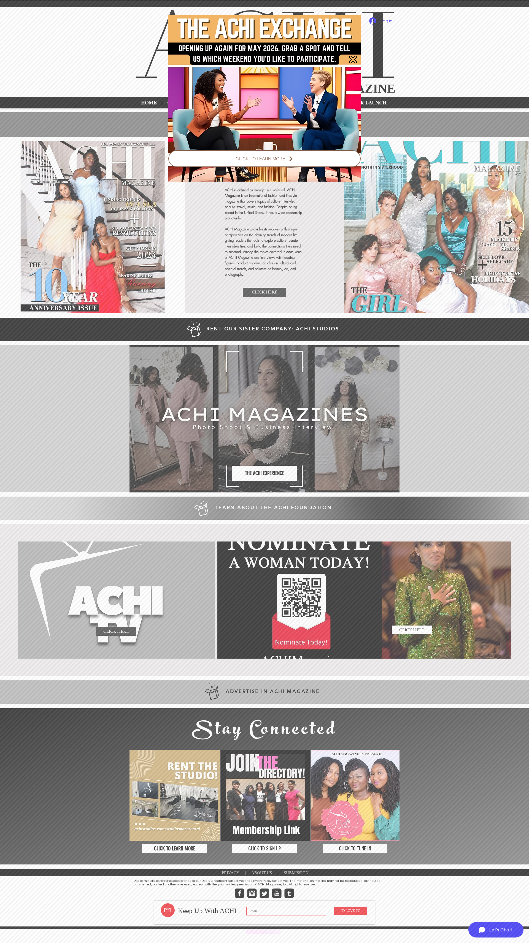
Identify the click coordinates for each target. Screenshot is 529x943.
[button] (353, 59)
